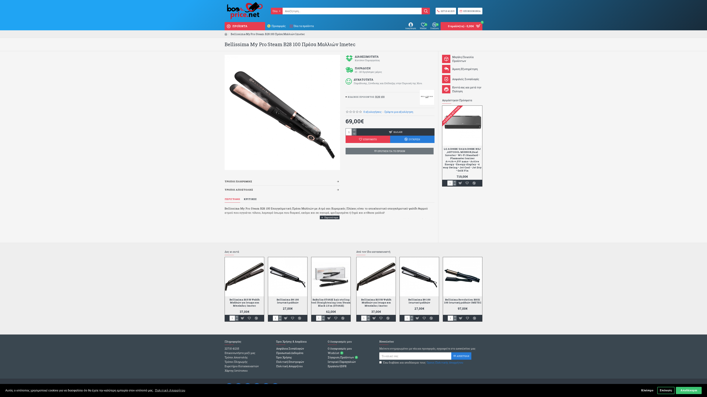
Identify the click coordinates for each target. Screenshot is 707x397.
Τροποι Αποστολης (239, 189)
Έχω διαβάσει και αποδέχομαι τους (423, 362)
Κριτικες (250, 199)
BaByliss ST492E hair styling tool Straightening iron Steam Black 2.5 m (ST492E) (331, 302)
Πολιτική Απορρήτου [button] (170, 390)
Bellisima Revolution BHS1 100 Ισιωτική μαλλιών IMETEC (462, 301)
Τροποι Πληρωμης (238, 181)
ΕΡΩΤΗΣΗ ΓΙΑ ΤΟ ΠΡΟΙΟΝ (391, 151)
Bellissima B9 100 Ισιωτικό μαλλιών (288, 301)
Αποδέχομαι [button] (688, 390)
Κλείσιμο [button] (647, 390)
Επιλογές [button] (666, 390)
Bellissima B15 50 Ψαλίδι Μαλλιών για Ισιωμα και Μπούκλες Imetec (244, 302)
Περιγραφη (232, 199)
